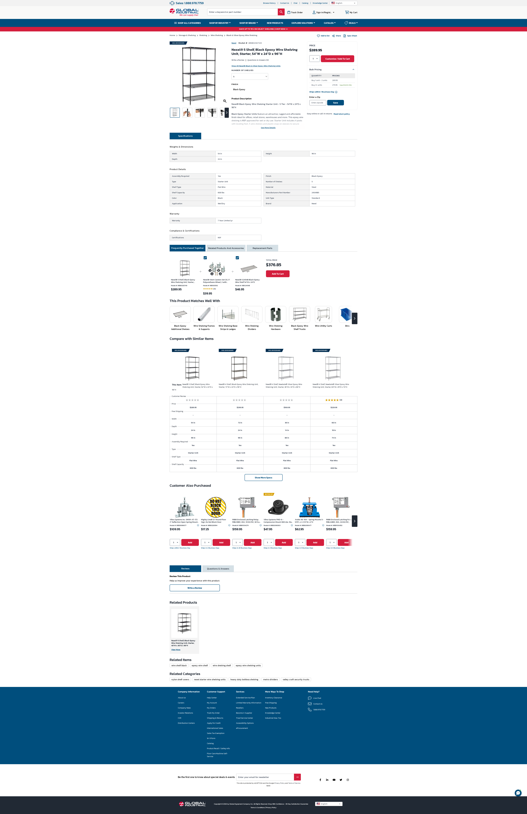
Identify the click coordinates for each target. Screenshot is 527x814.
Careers (181, 702)
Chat (295, 3)
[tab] (185, 136)
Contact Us (284, 3)
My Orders (211, 707)
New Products (270, 707)
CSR (179, 718)
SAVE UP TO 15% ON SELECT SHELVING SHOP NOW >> (263, 29)
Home (172, 35)
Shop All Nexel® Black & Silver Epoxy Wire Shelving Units (256, 65)
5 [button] (233, 76)
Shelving (203, 35)
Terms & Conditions (258, 807)
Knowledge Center (320, 3)
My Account (212, 702)
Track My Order (213, 712)
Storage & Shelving (187, 35)
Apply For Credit (214, 723)
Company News (184, 707)
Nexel (234, 43)
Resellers (239, 707)
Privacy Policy (279, 783)
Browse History (269, 3)
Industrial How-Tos (273, 718)
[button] (343, 3)
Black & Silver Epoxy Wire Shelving (241, 35)
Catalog (305, 3)
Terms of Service (294, 783)
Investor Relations (185, 712)
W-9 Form (211, 738)
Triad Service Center (244, 718)
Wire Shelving (217, 35)
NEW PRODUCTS (275, 23)
